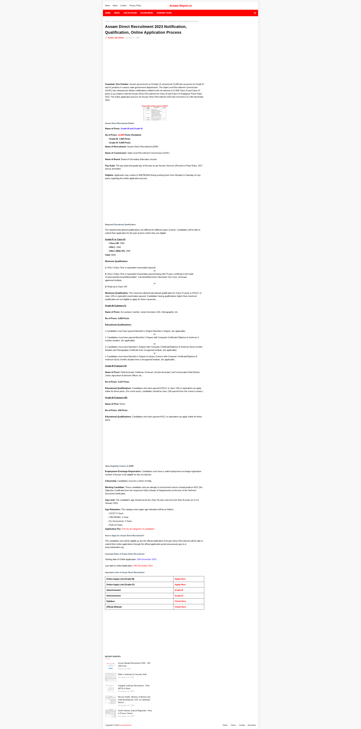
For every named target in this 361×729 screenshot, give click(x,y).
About (115, 6)
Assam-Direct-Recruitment (121, 21)
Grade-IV (179, 595)
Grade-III (179, 590)
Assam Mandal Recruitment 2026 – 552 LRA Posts (134, 664)
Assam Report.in (180, 5)
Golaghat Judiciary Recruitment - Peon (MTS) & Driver (134, 687)
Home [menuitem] (108, 13)
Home (107, 6)
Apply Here (180, 579)
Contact (123, 6)
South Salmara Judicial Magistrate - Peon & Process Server (135, 712)
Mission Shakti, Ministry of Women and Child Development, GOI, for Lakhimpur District (134, 699)
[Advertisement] (154, 63)
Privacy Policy (135, 6)
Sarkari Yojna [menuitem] (164, 13)
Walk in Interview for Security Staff (132, 674)
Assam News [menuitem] (146, 13)
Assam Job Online (116, 38)
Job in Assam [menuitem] (130, 13)
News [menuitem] (117, 13)
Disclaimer (252, 725)
